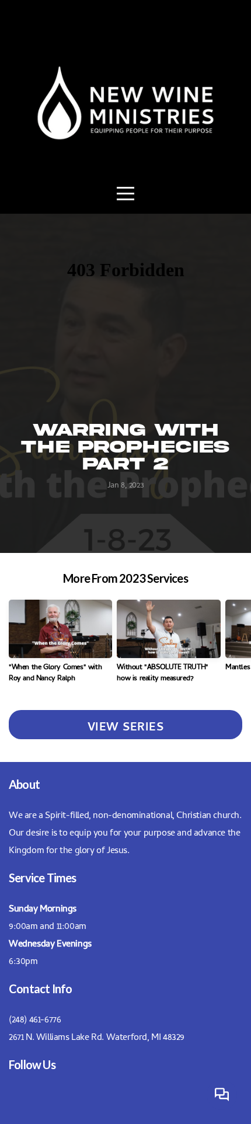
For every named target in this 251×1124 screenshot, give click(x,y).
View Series (126, 724)
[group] (60, 646)
